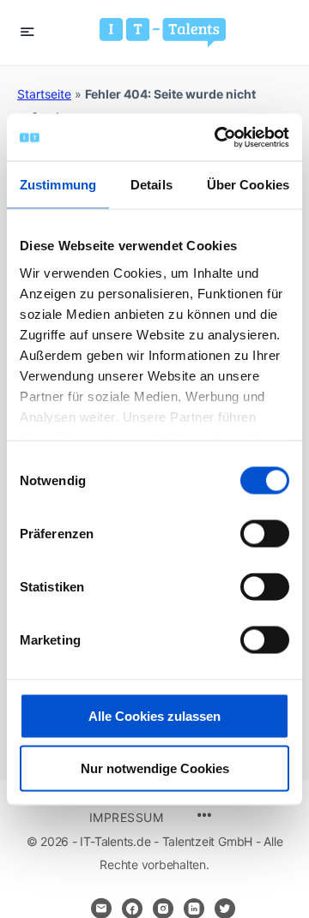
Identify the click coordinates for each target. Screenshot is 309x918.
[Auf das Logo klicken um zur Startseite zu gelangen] (163, 32)
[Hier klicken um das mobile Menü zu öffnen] (27, 31)
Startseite (44, 94)
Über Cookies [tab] (248, 184)
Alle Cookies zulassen (154, 716)
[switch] (264, 534)
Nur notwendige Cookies (155, 768)
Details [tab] (151, 184)
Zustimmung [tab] (58, 184)
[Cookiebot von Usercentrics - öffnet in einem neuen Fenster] (218, 137)
